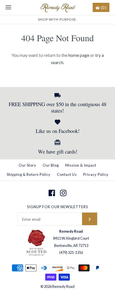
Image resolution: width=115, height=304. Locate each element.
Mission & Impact (80, 165)
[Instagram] (63, 193)
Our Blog (51, 165)
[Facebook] (52, 193)
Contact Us (67, 174)
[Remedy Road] (57, 7)
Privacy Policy (96, 174)
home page (78, 55)
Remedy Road (63, 286)
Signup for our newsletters (57, 207)
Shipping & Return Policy (29, 174)
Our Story (27, 165)
